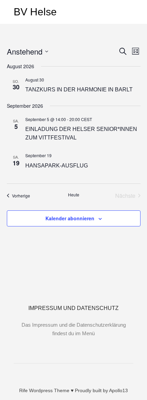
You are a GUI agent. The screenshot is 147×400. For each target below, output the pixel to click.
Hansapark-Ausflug (56, 165)
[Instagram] (58, 373)
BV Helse (35, 11)
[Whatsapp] (88, 373)
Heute (73, 194)
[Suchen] (115, 12)
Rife (23, 390)
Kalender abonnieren (69, 218)
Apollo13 (118, 390)
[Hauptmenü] (127, 12)
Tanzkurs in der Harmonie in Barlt (79, 89)
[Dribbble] (68, 373)
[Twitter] (78, 373)
